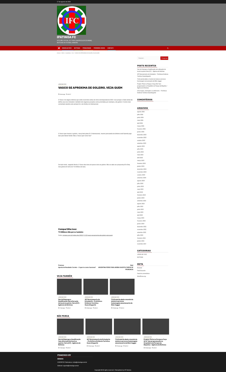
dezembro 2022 (141, 226)
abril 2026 (140, 123)
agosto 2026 (141, 112)
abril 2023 (140, 215)
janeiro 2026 (140, 132)
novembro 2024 (141, 172)
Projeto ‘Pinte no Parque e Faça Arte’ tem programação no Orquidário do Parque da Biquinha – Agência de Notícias (152, 86)
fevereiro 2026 (141, 129)
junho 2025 (140, 152)
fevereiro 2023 (141, 221)
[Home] (59, 48)
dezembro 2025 (141, 134)
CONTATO (110, 48)
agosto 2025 (141, 146)
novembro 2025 (141, 137)
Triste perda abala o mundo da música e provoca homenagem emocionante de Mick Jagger (122, 302)
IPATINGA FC (66, 37)
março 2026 (140, 126)
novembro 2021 (141, 244)
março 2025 (140, 160)
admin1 (69, 94)
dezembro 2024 (141, 169)
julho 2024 (140, 183)
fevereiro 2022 (141, 238)
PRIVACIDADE (87, 48)
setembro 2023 (141, 201)
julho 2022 (140, 235)
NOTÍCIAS (77, 48)
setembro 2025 (141, 143)
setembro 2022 (141, 232)
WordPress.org (141, 276)
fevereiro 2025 (141, 163)
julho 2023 (140, 206)
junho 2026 (140, 117)
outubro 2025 (141, 140)
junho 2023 (140, 209)
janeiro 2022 (140, 241)
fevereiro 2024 (141, 195)
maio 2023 (140, 212)
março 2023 (140, 218)
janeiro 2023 (140, 224)
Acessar (139, 268)
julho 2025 (140, 149)
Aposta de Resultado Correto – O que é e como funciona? (77, 266)
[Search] (168, 48)
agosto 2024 (141, 180)
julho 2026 (140, 114)
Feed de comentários (143, 273)
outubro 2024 (141, 175)
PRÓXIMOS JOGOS (99, 48)
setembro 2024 (141, 178)
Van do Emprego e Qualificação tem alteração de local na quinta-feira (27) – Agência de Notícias (69, 302)
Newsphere (118, 370)
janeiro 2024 (140, 198)
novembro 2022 (141, 229)
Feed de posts (141, 270)
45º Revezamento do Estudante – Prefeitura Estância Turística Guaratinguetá (93, 302)
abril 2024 (140, 192)
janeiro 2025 (140, 166)
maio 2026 (140, 120)
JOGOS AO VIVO (67, 48)
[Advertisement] (96, 68)
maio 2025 (140, 155)
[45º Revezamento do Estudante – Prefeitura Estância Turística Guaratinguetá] (95, 287)
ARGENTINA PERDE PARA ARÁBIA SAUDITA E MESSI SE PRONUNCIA (115, 267)
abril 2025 (140, 157)
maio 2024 (140, 189)
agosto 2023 (141, 203)
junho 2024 (140, 186)
